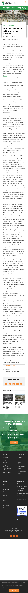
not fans (19, 303)
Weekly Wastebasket (14, 39)
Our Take (20, 460)
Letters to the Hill (21, 466)
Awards (5, 495)
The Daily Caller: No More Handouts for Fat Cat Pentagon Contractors (7, 405)
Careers (5, 486)
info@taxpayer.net (23, 486)
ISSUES (5, 454)
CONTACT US (20, 481)
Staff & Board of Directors (6, 492)
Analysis (20, 457)
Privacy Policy (6, 500)
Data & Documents (22, 471)
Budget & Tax (6, 460)
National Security (6, 39)
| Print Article (15, 40)
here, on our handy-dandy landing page (13, 341)
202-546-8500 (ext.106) (22, 496)
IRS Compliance (6, 505)
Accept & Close (14, 590)
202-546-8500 (22, 488)
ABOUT (5, 481)
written (10, 311)
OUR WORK (21, 454)
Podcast (19, 473)
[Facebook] (6, 384)
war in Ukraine (15, 78)
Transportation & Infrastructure (7, 469)
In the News (6, 489)
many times (15, 311)
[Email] (21, 384)
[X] (9, 384)
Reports (19, 476)
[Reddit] (13, 384)
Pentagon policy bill (19, 82)
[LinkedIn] (17, 384)
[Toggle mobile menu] (25, 2)
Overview (5, 484)
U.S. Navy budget (16, 232)
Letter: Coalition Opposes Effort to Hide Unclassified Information (19, 404)
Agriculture (5, 457)
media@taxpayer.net (23, 493)
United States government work (12, 371)
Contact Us (22, 530)
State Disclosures (7, 502)
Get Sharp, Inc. (17, 531)
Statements (20, 468)
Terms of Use (6, 507)
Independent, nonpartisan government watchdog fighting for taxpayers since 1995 (13, 8)
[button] (4, 402)
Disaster (5, 462)
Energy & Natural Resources (7, 465)
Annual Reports (6, 498)
